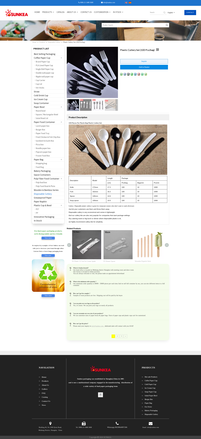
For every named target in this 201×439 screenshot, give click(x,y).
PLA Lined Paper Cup (44, 65)
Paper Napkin (40, 201)
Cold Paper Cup (150, 384)
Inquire (144, 61)
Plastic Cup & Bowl (43, 205)
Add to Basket (144, 67)
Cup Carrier (40, 80)
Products (45, 381)
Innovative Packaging (44, 216)
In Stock (38, 220)
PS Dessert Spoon (109, 261)
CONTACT (190, 12)
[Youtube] (100, 394)
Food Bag (40, 167)
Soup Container (41, 103)
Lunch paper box (42, 126)
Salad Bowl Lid (42, 118)
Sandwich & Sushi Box (45, 141)
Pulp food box (41, 182)
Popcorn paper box (43, 152)
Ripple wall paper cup (44, 76)
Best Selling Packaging (44, 54)
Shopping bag (41, 163)
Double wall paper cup (45, 73)
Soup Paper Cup (150, 392)
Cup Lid (39, 84)
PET (37, 209)
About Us (45, 385)
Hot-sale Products (151, 377)
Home (44, 377)
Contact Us (46, 401)
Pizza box (40, 144)
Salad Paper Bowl (151, 396)
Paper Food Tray (42, 133)
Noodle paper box (43, 148)
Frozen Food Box (43, 155)
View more (48, 238)
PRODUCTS (47, 12)
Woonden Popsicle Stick (143, 261)
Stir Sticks (40, 87)
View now (48, 255)
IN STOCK (117, 12)
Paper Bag (38, 159)
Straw (36, 91)
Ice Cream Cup (40, 99)
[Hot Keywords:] (164, 12)
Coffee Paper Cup (42, 57)
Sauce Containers (42, 174)
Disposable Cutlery (43, 193)
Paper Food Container (44, 122)
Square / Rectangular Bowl (47, 114)
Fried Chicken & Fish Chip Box (48, 137)
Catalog (45, 397)
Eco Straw (148, 407)
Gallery (45, 389)
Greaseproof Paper (43, 197)
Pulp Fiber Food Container (46, 178)
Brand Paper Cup (43, 61)
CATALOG (61, 12)
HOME (37, 12)
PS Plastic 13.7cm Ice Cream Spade (84, 261)
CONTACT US (86, 12)
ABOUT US (71, 12)
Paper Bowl (39, 107)
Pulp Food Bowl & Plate (45, 186)
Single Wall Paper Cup (45, 69)
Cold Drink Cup (41, 95)
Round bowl (40, 110)
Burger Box (40, 129)
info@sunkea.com (109, 2)
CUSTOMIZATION (101, 12)
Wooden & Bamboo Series (46, 190)
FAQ (43, 393)
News (44, 405)
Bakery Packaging (42, 171)
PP (37, 213)
